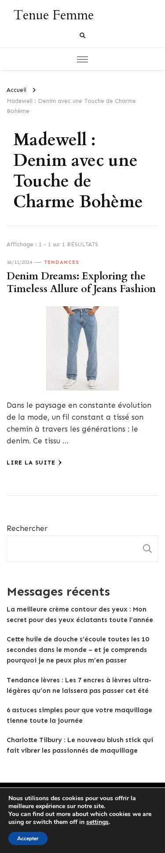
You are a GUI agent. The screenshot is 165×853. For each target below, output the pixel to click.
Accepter (28, 838)
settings (97, 822)
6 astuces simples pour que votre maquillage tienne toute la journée (79, 715)
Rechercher (27, 528)
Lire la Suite (31, 462)
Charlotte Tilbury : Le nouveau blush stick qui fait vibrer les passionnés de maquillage (80, 745)
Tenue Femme (53, 15)
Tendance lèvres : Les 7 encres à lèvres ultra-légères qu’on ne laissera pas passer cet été (79, 685)
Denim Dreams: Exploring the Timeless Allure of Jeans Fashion (81, 282)
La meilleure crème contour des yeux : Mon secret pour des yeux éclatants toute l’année (80, 614)
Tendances (61, 262)
